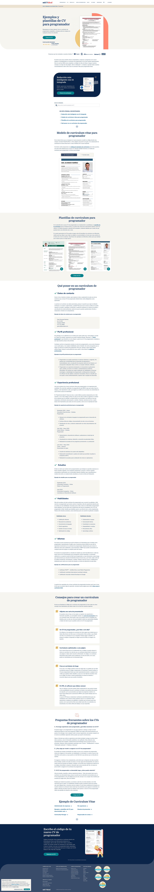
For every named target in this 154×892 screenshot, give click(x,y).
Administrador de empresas (62, 806)
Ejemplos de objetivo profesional (48, 876)
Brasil (84, 869)
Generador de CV (45, 868)
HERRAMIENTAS (62, 2)
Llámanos (110, 2)
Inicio (44, 6)
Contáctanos (73, 875)
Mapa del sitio (73, 876)
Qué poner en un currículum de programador (74, 123)
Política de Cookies (15, 884)
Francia (84, 873)
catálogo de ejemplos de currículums (79, 147)
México (84, 876)
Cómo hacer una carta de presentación (62, 869)
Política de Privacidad (74, 871)
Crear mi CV (72, 2)
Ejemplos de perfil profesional (47, 875)
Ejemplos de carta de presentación (61, 868)
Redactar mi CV (51, 854)
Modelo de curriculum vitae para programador (74, 117)
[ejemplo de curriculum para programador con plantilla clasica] (85, 268)
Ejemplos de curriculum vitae (51, 6)
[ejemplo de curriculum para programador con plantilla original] (61, 268)
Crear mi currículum (65, 93)
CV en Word (45, 872)
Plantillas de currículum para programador (73, 120)
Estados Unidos (85, 872)
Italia (84, 875)
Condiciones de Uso (74, 869)
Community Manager (60, 814)
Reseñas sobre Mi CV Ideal (75, 878)
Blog (88, 2)
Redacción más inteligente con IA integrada (73, 114)
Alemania (84, 868)
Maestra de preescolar (83, 809)
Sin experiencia (81, 806)
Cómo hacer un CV (46, 873)
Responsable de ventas (84, 814)
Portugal (84, 879)
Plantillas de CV (45, 871)
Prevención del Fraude (74, 872)
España (84, 871)
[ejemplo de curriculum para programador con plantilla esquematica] (108, 268)
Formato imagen (70, 155)
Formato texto (85, 155)
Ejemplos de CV (45, 869)
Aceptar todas (26, 889)
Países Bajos (85, 878)
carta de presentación (89, 616)
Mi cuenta (93, 2)
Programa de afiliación (74, 873)
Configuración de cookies (18, 889)
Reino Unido (85, 880)
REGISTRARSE (99, 2)
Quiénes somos (73, 868)
